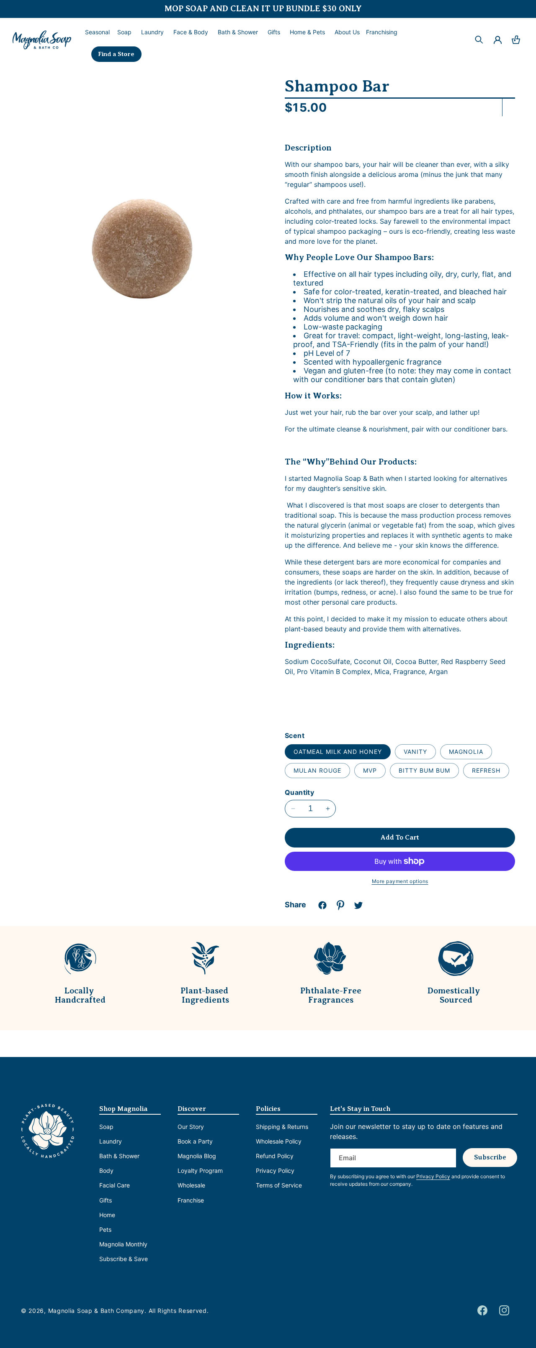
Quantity (299, 792)
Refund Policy (275, 1155)
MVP (370, 770)
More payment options (400, 881)
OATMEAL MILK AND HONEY (338, 751)
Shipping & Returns (282, 1126)
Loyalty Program (200, 1170)
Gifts (105, 1200)
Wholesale (191, 1185)
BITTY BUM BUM (424, 770)
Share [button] (295, 904)
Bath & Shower (119, 1155)
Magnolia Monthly (123, 1244)
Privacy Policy (275, 1170)
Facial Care (114, 1185)
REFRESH (486, 770)
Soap (106, 1126)
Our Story (191, 1126)
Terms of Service (279, 1185)
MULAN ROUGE (317, 770)
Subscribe (490, 1157)
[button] (124, 32)
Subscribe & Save (123, 1258)
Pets (105, 1229)
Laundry (110, 1141)
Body (106, 1170)
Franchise (191, 1200)
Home (107, 1214)
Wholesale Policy (279, 1141)
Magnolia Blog (197, 1155)
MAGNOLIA (466, 751)
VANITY (415, 751)
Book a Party (195, 1141)
